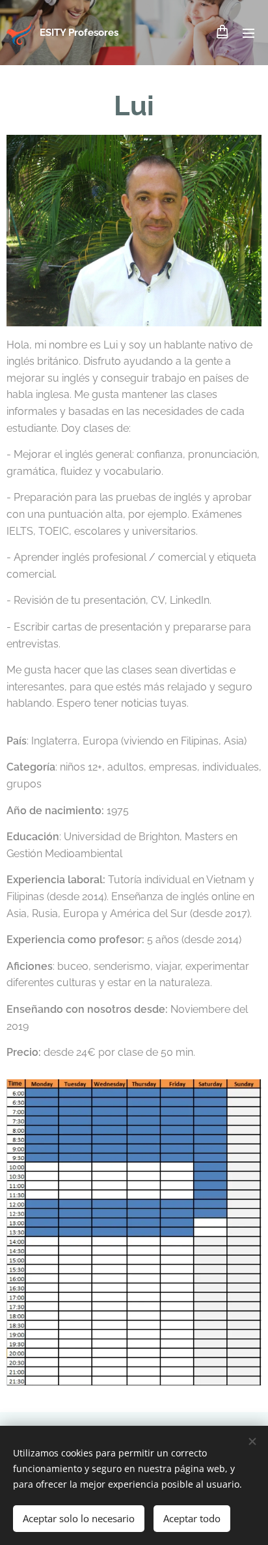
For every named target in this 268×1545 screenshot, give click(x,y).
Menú (248, 33)
